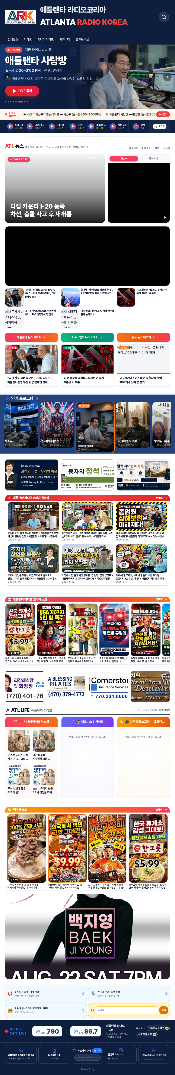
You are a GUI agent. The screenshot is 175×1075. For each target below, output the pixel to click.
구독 (99, 1050)
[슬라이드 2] (91, 157)
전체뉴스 (13, 39)
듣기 (165, 114)
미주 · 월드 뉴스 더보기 (85, 337)
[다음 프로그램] (167, 77)
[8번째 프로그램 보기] (27, 101)
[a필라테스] (66, 686)
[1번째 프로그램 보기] (5, 101)
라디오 (28, 39)
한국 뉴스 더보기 (141, 337)
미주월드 (146, 148)
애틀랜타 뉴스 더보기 (29, 337)
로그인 (161, 126)
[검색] (164, 17)
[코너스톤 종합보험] (108, 686)
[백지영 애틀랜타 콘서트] (87, 936)
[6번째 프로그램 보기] (20, 101)
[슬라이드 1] (88, 157)
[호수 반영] (143, 475)
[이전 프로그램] (7, 77)
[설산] (87, 475)
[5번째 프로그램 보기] (16, 101)
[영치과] (150, 686)
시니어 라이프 (46, 39)
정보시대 (153, 158)
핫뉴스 (124, 158)
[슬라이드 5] (100, 157)
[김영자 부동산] (31, 475)
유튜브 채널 (82, 39)
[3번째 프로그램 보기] (11, 101)
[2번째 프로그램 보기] (8, 101)
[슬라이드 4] (96, 157)
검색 (164, 1010)
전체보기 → (161, 498)
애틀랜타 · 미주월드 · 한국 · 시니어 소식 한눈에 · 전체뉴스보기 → (56, 147)
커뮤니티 (65, 39)
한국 (157, 148)
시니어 (166, 148)
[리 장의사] (24, 686)
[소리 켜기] (164, 217)
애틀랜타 (133, 148)
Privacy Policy (87, 1069)
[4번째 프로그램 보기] (13, 101)
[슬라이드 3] (93, 157)
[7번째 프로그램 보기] (25, 101)
